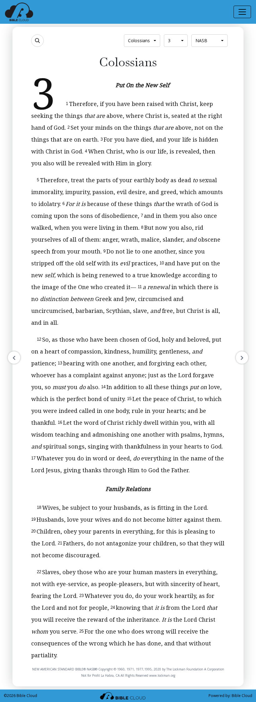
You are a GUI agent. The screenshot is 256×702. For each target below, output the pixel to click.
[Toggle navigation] (242, 12)
